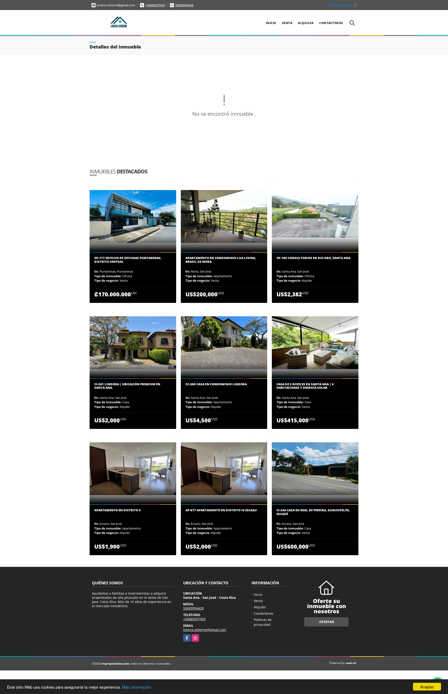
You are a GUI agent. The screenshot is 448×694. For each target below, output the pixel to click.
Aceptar (427, 687)
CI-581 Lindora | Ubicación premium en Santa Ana (127, 386)
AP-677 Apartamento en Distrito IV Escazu (221, 510)
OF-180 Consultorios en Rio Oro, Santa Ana (313, 258)
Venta (287, 23)
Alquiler (306, 23)
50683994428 (184, 5)
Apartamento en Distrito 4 (117, 510)
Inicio (271, 23)
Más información (136, 687)
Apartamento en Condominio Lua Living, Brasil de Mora (221, 259)
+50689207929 (155, 5)
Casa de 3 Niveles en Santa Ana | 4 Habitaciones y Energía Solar (305, 386)
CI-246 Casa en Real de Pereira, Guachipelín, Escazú (313, 512)
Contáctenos (331, 23)
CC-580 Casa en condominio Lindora (216, 384)
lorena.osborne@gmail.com (204, 629)
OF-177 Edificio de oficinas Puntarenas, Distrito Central (127, 259)
